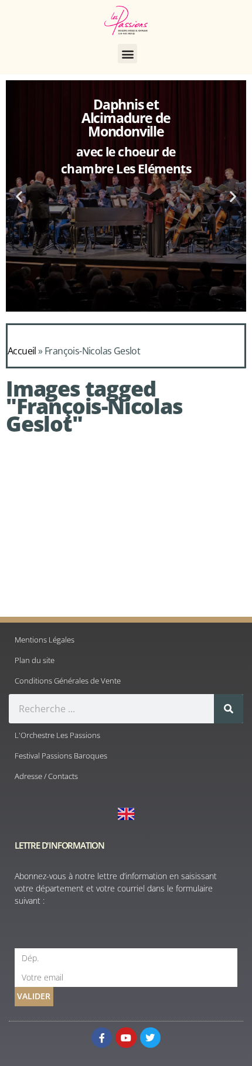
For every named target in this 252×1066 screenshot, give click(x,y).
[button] (127, 53)
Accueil (22, 350)
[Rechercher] (228, 708)
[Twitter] (150, 1037)
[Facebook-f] (101, 1037)
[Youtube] (125, 1037)
